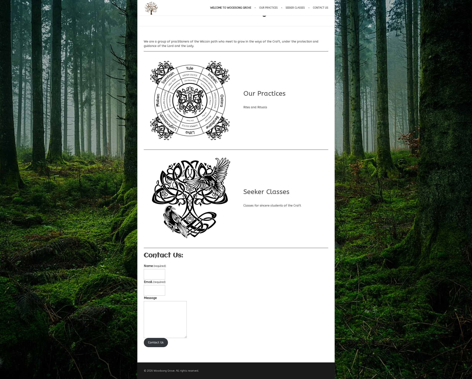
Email (155, 282)
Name (155, 266)
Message (150, 298)
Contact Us (156, 342)
